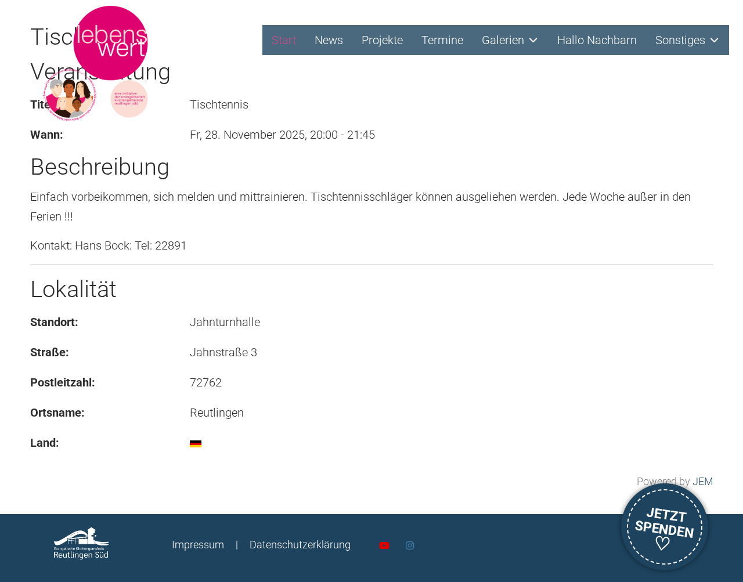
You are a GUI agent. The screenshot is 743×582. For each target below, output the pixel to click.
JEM (702, 481)
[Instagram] (410, 545)
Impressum (198, 544)
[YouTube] (384, 545)
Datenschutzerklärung (300, 544)
